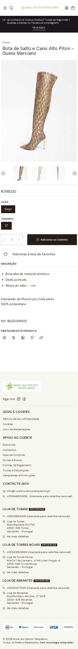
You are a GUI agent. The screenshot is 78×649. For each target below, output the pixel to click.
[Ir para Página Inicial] (39, 8)
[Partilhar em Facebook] (4, 338)
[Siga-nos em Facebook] (24, 399)
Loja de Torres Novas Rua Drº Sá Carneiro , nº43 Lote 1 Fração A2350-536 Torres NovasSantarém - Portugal (33, 562)
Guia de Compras (14, 455)
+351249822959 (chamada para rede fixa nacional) (39, 496)
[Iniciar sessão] (66, 8)
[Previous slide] (4, 173)
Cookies (8, 424)
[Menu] (5, 8)
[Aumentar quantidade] (19, 239)
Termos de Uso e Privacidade (21, 419)
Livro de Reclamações (16, 429)
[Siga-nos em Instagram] (19, 399)
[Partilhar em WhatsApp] (23, 338)
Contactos (9, 450)
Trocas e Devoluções (16, 470)
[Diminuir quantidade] (4, 239)
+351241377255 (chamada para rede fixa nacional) (38, 588)
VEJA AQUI (39, 27)
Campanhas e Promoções (19, 475)
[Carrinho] (73, 8)
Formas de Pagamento (17, 465)
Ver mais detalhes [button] (18, 536)
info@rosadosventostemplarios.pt (28, 491)
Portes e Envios (12, 460)
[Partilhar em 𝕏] (13, 338)
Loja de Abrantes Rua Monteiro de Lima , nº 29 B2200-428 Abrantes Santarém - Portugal (26, 598)
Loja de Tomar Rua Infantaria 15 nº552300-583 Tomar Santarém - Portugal (21, 526)
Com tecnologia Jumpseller (56, 642)
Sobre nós (9, 444)
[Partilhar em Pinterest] (32, 338)
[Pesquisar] (11, 8)
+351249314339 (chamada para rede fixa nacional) (38, 516)
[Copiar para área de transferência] (41, 338)
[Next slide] (73, 173)
